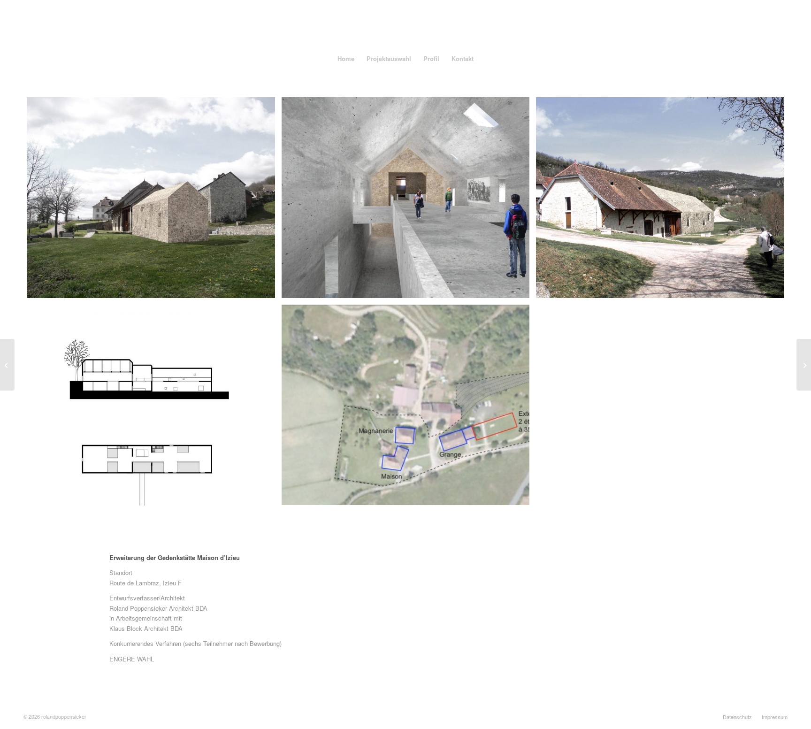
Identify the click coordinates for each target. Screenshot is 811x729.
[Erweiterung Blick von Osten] (150, 197)
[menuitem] (345, 58)
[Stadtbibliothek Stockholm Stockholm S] (7, 365)
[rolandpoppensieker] (405, 23)
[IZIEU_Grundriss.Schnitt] (150, 405)
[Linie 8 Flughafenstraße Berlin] (803, 365)
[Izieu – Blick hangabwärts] (660, 197)
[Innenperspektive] (405, 197)
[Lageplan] (405, 405)
